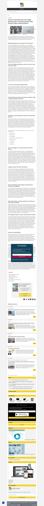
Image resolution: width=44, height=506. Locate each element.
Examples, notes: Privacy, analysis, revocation (20, 259)
